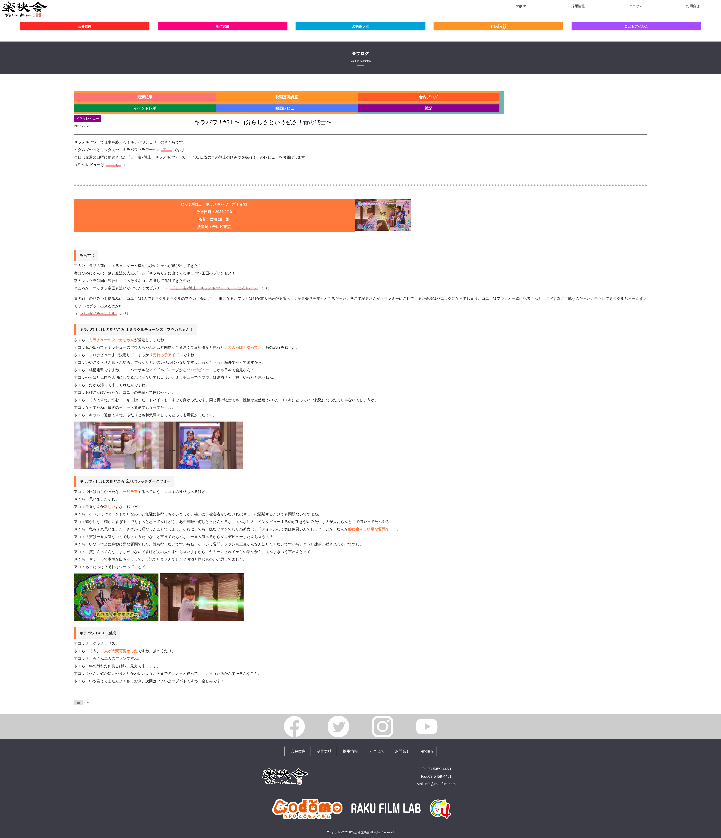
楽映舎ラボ (360, 26)
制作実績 (222, 26)
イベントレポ (145, 108)
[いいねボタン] (78, 702)
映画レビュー (286, 108)
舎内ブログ (428, 97)
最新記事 (144, 97)
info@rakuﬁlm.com (440, 784)
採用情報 (350, 751)
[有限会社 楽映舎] (24, 14)
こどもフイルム (636, 26)
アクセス (376, 751)
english (427, 751)
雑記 (428, 108)
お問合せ (402, 751)
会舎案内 (84, 26)
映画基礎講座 (286, 97)
